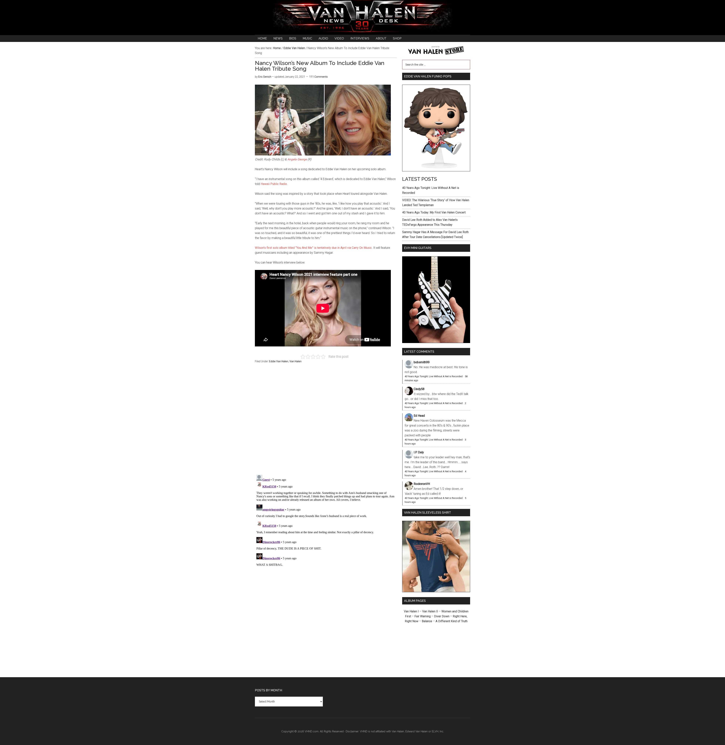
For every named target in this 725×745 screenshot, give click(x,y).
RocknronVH (422, 484)
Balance (427, 621)
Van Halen (295, 361)
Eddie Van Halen (278, 361)
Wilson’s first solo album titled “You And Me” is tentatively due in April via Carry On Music (313, 248)
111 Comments (318, 76)
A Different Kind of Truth (451, 621)
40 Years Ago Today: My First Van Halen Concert (434, 212)
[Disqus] (325, 520)
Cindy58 (419, 389)
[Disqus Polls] (325, 421)
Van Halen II (430, 611)
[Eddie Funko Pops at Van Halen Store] (436, 170)
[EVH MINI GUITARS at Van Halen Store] (436, 342)
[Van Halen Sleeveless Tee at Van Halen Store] (436, 591)
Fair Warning (422, 616)
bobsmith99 (422, 362)
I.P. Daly (419, 452)
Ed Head (419, 415)
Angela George (297, 159)
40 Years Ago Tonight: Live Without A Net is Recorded (434, 376)
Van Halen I (411, 611)
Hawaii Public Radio (274, 184)
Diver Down (441, 616)
